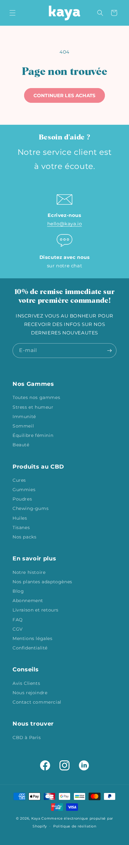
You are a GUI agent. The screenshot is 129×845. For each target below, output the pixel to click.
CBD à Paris (27, 737)
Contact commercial (37, 702)
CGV (18, 629)
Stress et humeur (33, 407)
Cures (19, 480)
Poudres (22, 499)
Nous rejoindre (30, 692)
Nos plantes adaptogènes (42, 582)
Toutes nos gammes (36, 397)
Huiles (20, 518)
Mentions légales (33, 638)
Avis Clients (26, 683)
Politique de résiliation (74, 826)
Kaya (35, 818)
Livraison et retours (36, 610)
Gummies (24, 489)
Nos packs (24, 537)
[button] (12, 13)
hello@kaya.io (64, 224)
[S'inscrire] (109, 350)
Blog (18, 591)
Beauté (21, 445)
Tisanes (21, 527)
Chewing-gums (31, 508)
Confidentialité (30, 648)
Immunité (24, 416)
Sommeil (23, 426)
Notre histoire (29, 572)
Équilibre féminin (33, 435)
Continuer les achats (64, 95)
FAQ (18, 619)
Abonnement (28, 600)
